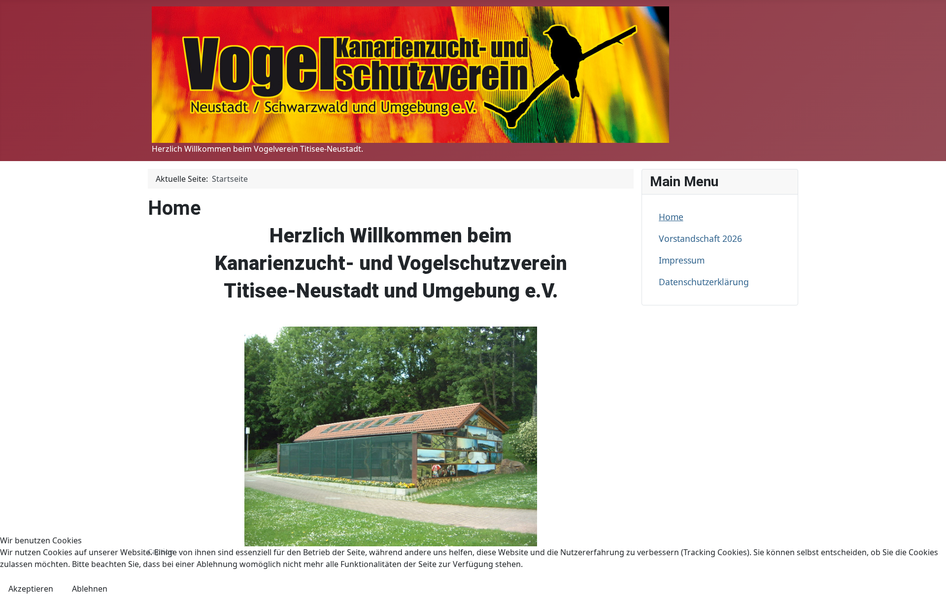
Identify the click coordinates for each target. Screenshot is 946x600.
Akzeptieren (30, 588)
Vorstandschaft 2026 (700, 238)
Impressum (682, 260)
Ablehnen (89, 588)
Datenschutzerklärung (704, 282)
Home (671, 217)
